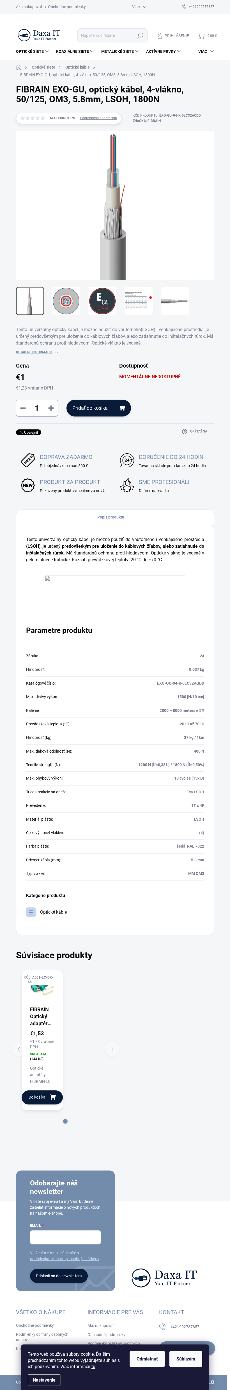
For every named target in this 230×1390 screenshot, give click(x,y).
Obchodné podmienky (67, 6)
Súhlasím (185, 1359)
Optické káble (53, 912)
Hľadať (140, 35)
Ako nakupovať (29, 6)
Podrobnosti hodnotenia (98, 118)
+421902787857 (184, 1327)
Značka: (147, 121)
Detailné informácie (34, 352)
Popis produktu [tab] (110, 517)
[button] (65, 1121)
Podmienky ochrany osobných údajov (42, 1337)
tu (93, 1366)
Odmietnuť (147, 1359)
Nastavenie (44, 1380)
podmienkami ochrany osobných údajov (64, 1259)
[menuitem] (33, 51)
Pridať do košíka (90, 408)
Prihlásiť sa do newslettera (59, 1276)
